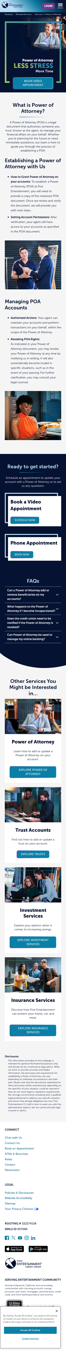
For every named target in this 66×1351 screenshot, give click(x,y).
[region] (30, 1327)
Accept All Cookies (30, 1330)
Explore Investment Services (33, 942)
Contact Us (12, 1143)
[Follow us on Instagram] (27, 1239)
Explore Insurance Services (33, 1030)
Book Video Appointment (33, 83)
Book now (22, 554)
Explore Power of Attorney (33, 771)
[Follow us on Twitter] (13, 1239)
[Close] (56, 1311)
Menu (60, 8)
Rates (8, 1159)
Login (48, 5)
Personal (8, 14)
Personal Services (23, 14)
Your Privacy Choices (19, 1208)
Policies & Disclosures (19, 1192)
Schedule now (25, 520)
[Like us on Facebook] (7, 1239)
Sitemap (10, 1203)
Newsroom (12, 1170)
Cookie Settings (30, 1338)
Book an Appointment (19, 1148)
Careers (10, 1164)
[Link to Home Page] (17, 5)
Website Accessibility (18, 1198)
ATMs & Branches (16, 1153)
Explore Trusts (33, 854)
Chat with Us (13, 1137)
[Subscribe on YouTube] (20, 1239)
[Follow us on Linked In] (33, 1239)
